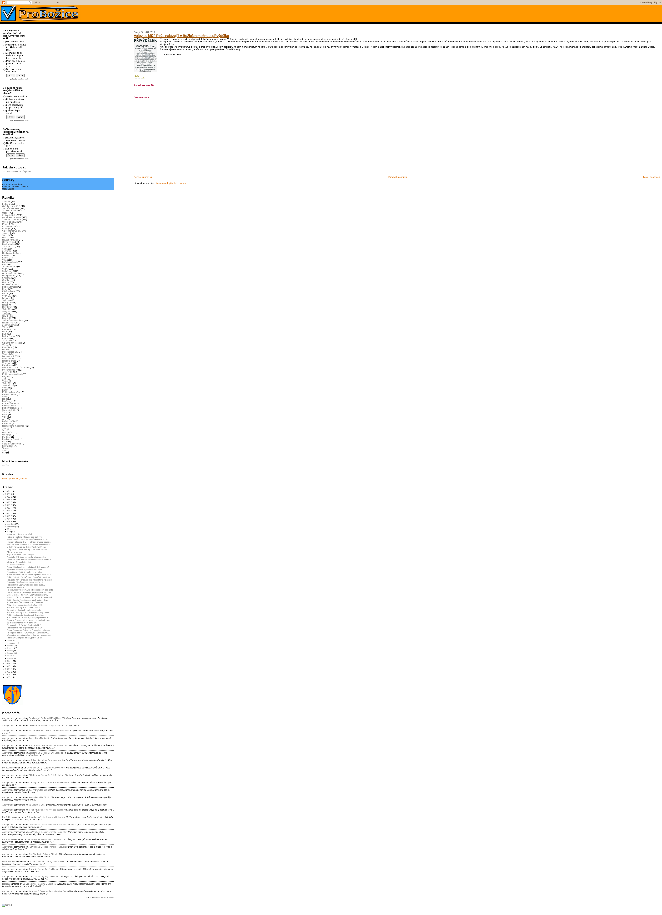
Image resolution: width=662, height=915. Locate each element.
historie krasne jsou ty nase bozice (45, 810)
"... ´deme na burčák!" (16, 565)
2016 (8, 513)
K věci (5, 258)
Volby (143, 78)
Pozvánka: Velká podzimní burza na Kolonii (25, 582)
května (10, 648)
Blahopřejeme (9, 336)
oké (4, 453)
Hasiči (5, 237)
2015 (8, 516)
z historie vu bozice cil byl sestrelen (45, 725)
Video (5, 417)
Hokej (5, 399)
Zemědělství (8, 385)
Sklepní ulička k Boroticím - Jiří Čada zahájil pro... (27, 595)
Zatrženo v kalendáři (11, 219)
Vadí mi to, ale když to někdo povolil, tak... (16, 47)
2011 (8, 663)
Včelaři (5, 388)
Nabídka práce (9, 361)
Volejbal (6, 354)
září (9, 532)
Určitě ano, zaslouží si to (16, 144)
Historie (5, 282)
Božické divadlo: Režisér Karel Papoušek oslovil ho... (29, 577)
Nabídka (6, 349)
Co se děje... (8, 226)
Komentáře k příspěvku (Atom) (171, 183)
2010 (8, 666)
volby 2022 (7, 372)
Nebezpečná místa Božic (14, 426)
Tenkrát (5, 448)
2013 (8, 521)
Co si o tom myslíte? (11, 231)
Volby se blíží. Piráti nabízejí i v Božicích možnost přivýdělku (181, 36)
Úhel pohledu (8, 253)
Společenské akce (10, 208)
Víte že (5, 327)
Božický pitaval (9, 405)
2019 (8, 505)
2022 (8, 497)
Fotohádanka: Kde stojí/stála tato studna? (24, 628)
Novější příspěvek (143, 177)
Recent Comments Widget (103, 897)
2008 (8, 672)
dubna (10, 650)
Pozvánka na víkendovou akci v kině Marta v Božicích (29, 580)
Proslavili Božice (10, 370)
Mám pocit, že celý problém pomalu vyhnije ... (15, 63)
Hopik (5, 884)
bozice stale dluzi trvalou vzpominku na (47, 745)
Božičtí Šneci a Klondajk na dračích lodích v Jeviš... (28, 600)
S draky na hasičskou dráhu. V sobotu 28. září (26, 547)
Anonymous (7, 718)
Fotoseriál (7, 318)
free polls (24, 79)
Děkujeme (7, 302)
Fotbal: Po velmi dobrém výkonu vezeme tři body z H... (30, 560)
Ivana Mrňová (8, 862)
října (9, 529)
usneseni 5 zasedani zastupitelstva (45, 891)
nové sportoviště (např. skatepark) (14, 106)
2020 (8, 502)
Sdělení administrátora (12, 320)
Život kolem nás (9, 210)
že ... (4, 419)
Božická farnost (9, 287)
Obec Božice (8, 189)
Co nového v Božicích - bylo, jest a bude (24, 610)
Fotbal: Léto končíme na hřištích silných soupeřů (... (28, 567)
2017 (8, 510)
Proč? (5, 264)
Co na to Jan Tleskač (12, 343)
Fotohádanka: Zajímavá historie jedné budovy (26, 585)
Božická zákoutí (9, 262)
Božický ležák (8, 421)
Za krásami (7, 271)
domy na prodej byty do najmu (43, 869)
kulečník (6, 298)
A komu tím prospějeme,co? (14, 150)
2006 (8, 677)
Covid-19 (6, 316)
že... (4, 430)
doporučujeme (9, 325)
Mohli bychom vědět (11, 392)
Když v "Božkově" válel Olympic (20, 554)
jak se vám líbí (9, 356)
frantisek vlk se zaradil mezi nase (44, 718)
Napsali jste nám (10, 323)
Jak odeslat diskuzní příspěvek (16, 171)
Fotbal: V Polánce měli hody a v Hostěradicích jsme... (29, 620)
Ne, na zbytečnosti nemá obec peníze (15, 139)
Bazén (5, 390)
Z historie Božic (9, 215)
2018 (8, 508)
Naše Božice (8, 432)
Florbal (5, 289)
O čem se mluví (9, 222)
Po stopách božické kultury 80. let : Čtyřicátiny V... (28, 633)
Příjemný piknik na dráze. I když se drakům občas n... (29, 542)
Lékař (5, 414)
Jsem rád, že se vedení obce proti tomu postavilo (14, 55)
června (10, 645)
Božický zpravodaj (10, 408)
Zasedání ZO (8, 246)
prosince (11, 524)
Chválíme (6, 280)
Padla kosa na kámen (16, 587)
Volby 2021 (7, 383)
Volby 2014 (7, 296)
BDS (4, 334)
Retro (4, 332)
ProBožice (7, 768)
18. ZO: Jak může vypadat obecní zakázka (25, 602)
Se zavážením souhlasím (13, 70)
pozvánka (6, 251)
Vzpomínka (7, 363)
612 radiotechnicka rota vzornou (44, 760)
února (10, 656)
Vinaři (5, 260)
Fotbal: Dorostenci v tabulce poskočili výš (24, 537)
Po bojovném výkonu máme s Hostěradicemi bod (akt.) (30, 590)
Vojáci (5, 381)
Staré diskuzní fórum (11, 444)
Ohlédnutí (6, 435)
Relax (5, 441)
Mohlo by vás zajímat (12, 374)
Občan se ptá (8, 242)
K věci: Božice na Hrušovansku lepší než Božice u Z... (29, 575)
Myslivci (6, 338)
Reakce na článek (10, 439)
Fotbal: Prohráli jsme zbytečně (19, 534)
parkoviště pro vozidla (13, 111)
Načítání (6, 465)
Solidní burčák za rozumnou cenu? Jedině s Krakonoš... (30, 597)
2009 (8, 669)
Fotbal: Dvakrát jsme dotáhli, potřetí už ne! (24, 638)
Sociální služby (9, 410)
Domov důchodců (10, 273)
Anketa (5, 314)
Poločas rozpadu (10, 352)
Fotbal (5, 204)
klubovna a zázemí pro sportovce (15, 100)
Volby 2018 (7, 309)
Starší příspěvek (651, 177)
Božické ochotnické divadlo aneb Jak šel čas (25, 615)
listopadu (11, 527)
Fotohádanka (8, 244)
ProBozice (7, 839)
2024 (8, 491)
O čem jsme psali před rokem (15, 367)
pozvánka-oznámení (11, 217)
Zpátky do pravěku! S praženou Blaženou (24, 570)
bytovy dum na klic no (39, 738)
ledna (9, 658)
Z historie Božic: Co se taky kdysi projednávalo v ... (28, 618)
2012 (8, 661)
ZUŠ (4, 379)
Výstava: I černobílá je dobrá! (19, 562)
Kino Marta (7, 347)
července (11, 643)
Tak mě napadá (9, 267)
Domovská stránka (397, 177)
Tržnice (5, 233)
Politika (5, 255)
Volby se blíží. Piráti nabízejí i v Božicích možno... (27, 549)
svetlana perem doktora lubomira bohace (48, 730)
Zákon (5, 412)
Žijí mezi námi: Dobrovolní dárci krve (22, 623)
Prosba (5, 376)
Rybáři (5, 293)
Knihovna (6, 329)
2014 (8, 519)
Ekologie (6, 228)
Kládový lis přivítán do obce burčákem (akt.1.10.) (27, 539)
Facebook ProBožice (12, 184)
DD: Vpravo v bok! (14, 552)
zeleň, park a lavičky (16, 96)
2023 (8, 494)
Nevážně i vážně (10, 240)
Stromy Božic (8, 446)
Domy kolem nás (10, 284)
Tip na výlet (7, 340)
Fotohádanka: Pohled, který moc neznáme (24, 572)
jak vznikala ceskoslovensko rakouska (46, 817)
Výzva (5, 345)
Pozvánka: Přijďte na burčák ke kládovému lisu (26, 557)
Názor (5, 305)
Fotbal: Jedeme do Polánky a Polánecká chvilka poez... (30, 630)
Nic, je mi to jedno (15, 41)
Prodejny (6, 437)
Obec (4, 213)
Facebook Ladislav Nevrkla (15, 187)
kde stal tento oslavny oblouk (42, 854)
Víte (4, 397)
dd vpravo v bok (36, 805)
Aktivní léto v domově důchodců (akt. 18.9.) (25, 605)
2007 (8, 674)
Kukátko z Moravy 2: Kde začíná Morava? (24, 608)
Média (5, 224)
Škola (5, 249)
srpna (10, 640)
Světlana (6, 278)
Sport (4, 235)
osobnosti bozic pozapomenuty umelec (45, 768)
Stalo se (6, 300)
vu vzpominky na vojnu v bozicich (39, 884)
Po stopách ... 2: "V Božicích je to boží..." (24, 625)
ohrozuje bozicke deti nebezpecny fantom (48, 782)
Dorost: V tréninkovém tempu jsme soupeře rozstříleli (29, 592)
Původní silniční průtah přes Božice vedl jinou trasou (29, 635)
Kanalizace (7, 365)
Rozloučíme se (9, 403)
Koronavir (6, 423)
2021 (8, 499)
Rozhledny (7, 307)
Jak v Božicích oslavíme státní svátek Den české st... (29, 544)
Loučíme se (7, 401)
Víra (4, 450)
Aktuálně (6, 202)
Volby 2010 (7, 311)
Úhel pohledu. (9, 275)
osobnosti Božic (9, 358)
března (10, 653)
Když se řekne (9, 291)
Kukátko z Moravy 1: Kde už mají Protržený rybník (28, 613)
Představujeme (9, 394)
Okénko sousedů (10, 206)
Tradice (5, 428)
